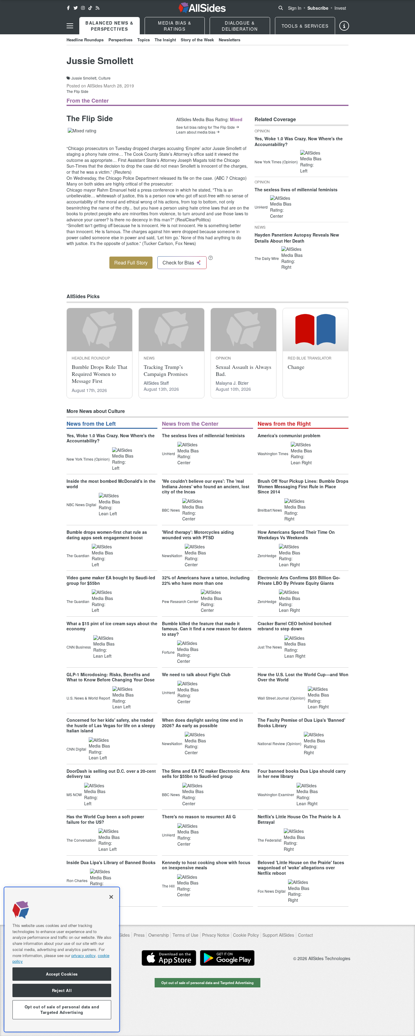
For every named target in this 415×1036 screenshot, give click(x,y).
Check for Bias (178, 262)
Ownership (158, 935)
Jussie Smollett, (84, 78)
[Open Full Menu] (69, 26)
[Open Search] (281, 8)
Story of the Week (197, 40)
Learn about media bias (195, 132)
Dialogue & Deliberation (240, 26)
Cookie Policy (246, 935)
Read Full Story (131, 262)
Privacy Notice (215, 935)
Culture (104, 78)
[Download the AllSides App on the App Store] (169, 958)
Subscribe (317, 8)
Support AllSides (278, 935)
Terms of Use (185, 935)
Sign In (294, 8)
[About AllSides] (344, 26)
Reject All (62, 990)
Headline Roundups (85, 40)
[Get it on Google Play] (227, 958)
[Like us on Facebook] (68, 8)
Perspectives (120, 40)
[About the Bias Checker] (210, 257)
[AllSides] (202, 8)
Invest (340, 8)
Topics (143, 40)
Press (139, 935)
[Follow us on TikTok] (90, 8)
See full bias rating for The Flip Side (205, 127)
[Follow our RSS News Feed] (97, 8)
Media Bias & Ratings (174, 26)
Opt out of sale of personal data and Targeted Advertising (207, 982)
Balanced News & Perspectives (109, 26)
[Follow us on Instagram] (83, 8)
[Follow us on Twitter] (75, 8)
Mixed (236, 119)
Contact (305, 935)
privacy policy (83, 955)
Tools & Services (305, 26)
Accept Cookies (62, 974)
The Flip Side (77, 91)
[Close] (111, 897)
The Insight (165, 40)
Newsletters (229, 40)
